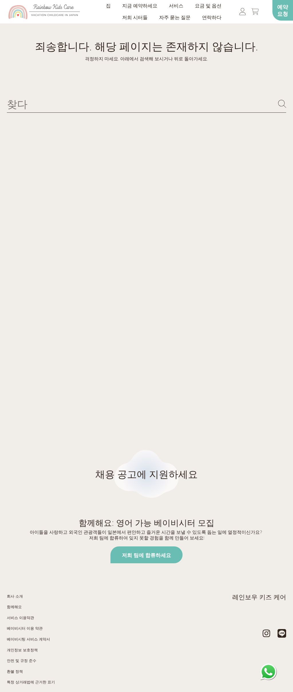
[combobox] (146, 104)
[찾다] (282, 104)
